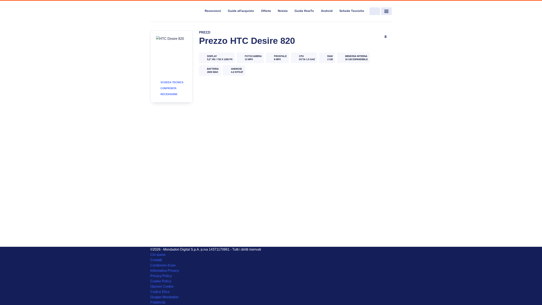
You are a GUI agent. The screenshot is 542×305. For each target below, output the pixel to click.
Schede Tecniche (351, 10)
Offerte (266, 10)
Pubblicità (157, 302)
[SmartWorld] (174, 11)
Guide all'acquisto (241, 10)
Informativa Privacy (164, 270)
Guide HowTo (304, 10)
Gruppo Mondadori (164, 297)
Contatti (156, 260)
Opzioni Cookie (162, 286)
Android (327, 10)
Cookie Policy (160, 281)
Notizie (283, 10)
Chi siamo (158, 254)
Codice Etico (160, 292)
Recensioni (213, 10)
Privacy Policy (161, 276)
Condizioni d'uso (163, 265)
